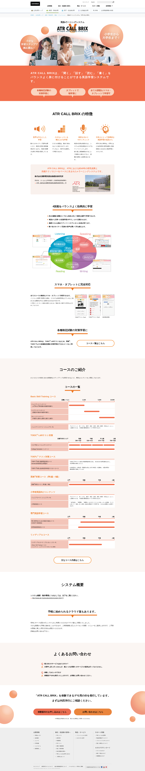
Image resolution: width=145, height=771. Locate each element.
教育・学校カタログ (100, 753)
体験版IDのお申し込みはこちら (52, 712)
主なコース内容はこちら (72, 560)
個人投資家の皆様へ (61, 751)
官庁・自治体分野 (69, 10)
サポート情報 (99, 732)
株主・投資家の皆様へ (62, 732)
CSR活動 (37, 743)
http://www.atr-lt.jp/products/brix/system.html (47, 598)
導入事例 (95, 10)
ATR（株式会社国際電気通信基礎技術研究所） (50, 183)
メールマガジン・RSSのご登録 (76, 766)
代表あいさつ (38, 735)
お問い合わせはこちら (92, 712)
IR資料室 (59, 740)
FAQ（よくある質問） (101, 735)
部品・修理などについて (101, 743)
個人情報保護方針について (61, 766)
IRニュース (59, 735)
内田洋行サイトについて (47, 766)
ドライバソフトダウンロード (103, 740)
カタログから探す (80, 738)
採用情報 (108, 6)
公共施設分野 (84, 10)
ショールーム (38, 746)
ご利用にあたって (61, 756)
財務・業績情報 (60, 746)
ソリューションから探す (82, 735)
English (93, 2)
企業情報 (36, 732)
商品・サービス (80, 732)
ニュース (37, 740)
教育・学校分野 (53, 10)
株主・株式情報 (60, 748)
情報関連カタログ (100, 756)
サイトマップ (86, 2)
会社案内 (37, 738)
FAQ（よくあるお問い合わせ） (64, 753)
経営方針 (59, 738)
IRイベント (59, 743)
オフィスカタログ (100, 750)
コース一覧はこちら (95, 343)
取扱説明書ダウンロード (101, 738)
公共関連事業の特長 (107, 10)
